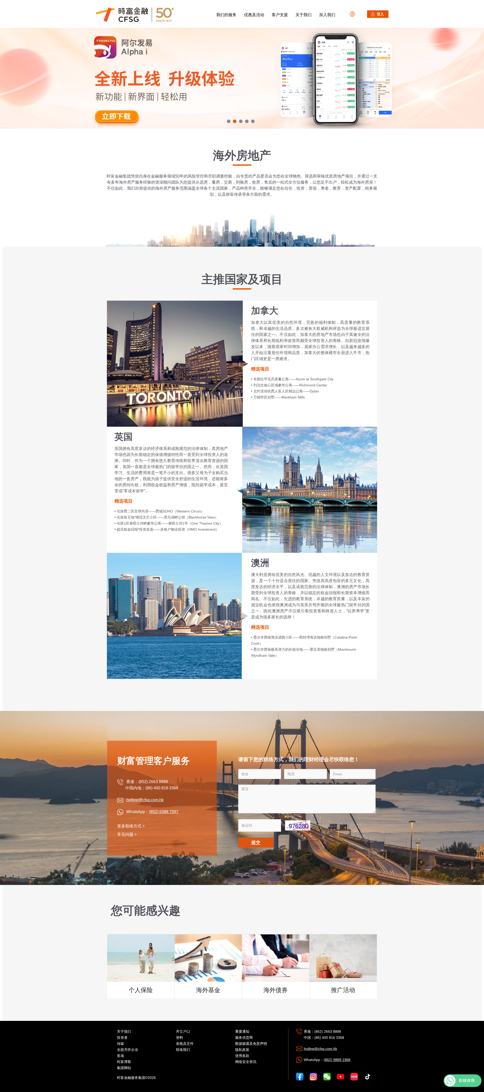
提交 (255, 842)
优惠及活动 (254, 15)
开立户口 (183, 1031)
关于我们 (303, 15)
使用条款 (242, 1056)
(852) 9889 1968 (337, 1060)
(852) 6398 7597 (163, 812)
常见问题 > (127, 834)
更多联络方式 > (131, 826)
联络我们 (183, 1050)
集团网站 (124, 1068)
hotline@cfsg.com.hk (145, 800)
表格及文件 (185, 1044)
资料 (179, 1038)
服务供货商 (244, 1038)
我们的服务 (226, 15)
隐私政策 (242, 1050)
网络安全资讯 (245, 1062)
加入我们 (327, 15)
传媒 (120, 1044)
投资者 (122, 1038)
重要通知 (242, 1031)
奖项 (120, 1056)
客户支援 (280, 15)
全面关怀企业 (127, 1050)
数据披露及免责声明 (251, 1044)
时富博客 (124, 1062)
